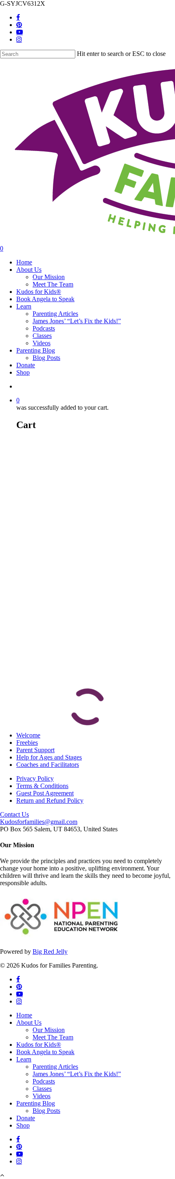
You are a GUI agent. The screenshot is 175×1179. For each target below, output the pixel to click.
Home (24, 1015)
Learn (23, 1059)
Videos (41, 1095)
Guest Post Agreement (45, 793)
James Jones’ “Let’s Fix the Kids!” (77, 1073)
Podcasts (44, 1081)
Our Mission (49, 1029)
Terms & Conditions (42, 785)
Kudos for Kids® (38, 1044)
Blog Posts (46, 1110)
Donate (25, 1118)
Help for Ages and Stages (49, 757)
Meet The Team (53, 1037)
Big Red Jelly (50, 951)
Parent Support (35, 749)
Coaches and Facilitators (47, 764)
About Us (29, 1022)
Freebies (27, 742)
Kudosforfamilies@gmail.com (38, 821)
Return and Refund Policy (49, 800)
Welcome (28, 735)
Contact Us (14, 814)
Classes (42, 1088)
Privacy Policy (35, 778)
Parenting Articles (55, 1066)
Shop (23, 1125)
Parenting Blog (35, 1103)
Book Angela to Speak (45, 1051)
